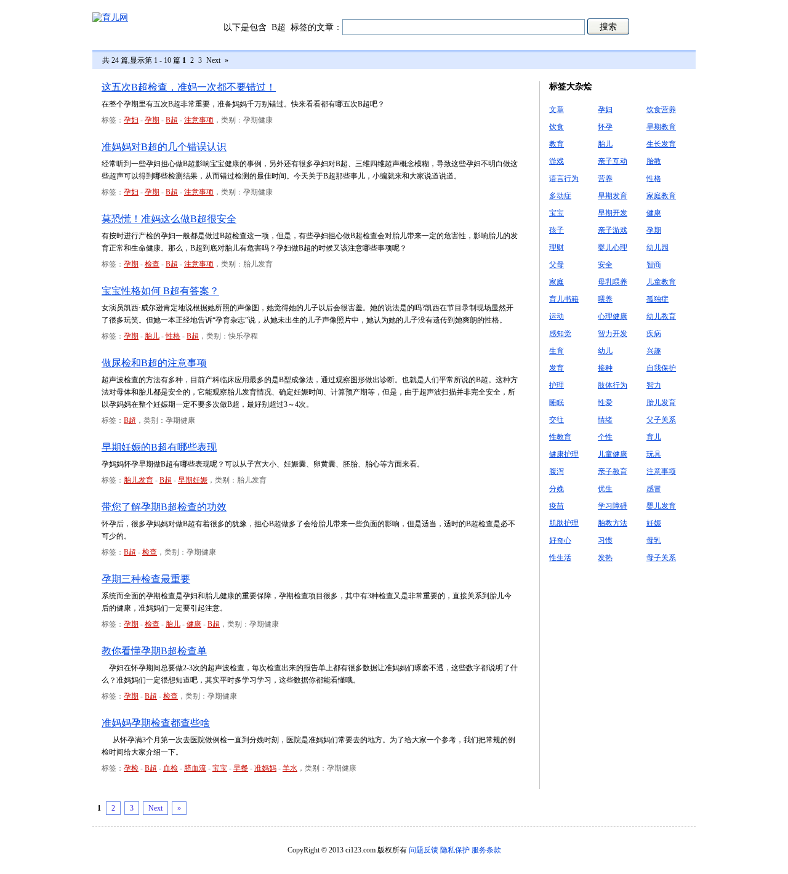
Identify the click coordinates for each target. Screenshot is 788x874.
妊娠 (653, 523)
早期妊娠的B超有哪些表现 (159, 447)
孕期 (152, 120)
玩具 (653, 454)
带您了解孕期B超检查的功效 (164, 507)
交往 (556, 419)
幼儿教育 (661, 316)
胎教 (653, 161)
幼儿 (605, 351)
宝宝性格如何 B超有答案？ (160, 291)
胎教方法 (612, 523)
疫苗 (556, 506)
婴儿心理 (612, 247)
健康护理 (564, 454)
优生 (605, 488)
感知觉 (560, 333)
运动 (556, 316)
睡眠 (556, 402)
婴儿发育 (661, 506)
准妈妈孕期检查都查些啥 (156, 723)
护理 (556, 385)
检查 (152, 264)
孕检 (131, 768)
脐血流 (195, 768)
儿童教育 (661, 282)
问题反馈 (423, 850)
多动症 (560, 195)
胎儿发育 (138, 480)
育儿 (653, 437)
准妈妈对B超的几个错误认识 (164, 147)
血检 (170, 768)
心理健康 (612, 316)
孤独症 (657, 299)
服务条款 (486, 850)
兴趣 (653, 351)
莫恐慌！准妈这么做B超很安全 (169, 219)
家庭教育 (661, 195)
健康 (194, 624)
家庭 (556, 282)
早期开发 (612, 213)
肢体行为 (612, 385)
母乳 (653, 540)
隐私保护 (455, 850)
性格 (173, 336)
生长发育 (661, 144)
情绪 (605, 419)
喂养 (605, 299)
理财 (556, 247)
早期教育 (661, 126)
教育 (556, 144)
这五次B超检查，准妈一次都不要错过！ (189, 87)
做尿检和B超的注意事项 (154, 363)
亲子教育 (612, 471)
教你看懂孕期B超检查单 (154, 651)
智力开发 (612, 333)
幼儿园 (657, 247)
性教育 (560, 437)
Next (213, 60)
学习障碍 (612, 506)
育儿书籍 (564, 299)
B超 (172, 120)
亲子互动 (612, 161)
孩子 (556, 230)
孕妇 (131, 120)
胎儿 (152, 336)
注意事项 (199, 120)
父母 (556, 264)
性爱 (605, 402)
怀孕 (605, 126)
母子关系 (661, 557)
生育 (556, 351)
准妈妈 (265, 768)
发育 (556, 368)
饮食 (556, 126)
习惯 (605, 540)
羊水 (290, 768)
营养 (605, 178)
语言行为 (564, 178)
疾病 (653, 333)
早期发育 (612, 195)
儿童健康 (612, 454)
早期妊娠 (192, 480)
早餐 (240, 768)
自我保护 (661, 368)
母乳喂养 (612, 282)
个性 (605, 437)
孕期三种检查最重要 (146, 579)
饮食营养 (661, 109)
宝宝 (219, 768)
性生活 (560, 557)
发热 (605, 557)
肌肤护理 (564, 523)
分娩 (556, 488)
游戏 (556, 161)
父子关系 (661, 419)
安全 (605, 264)
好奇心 (560, 540)
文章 (556, 109)
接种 (605, 368)
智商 (653, 264)
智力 (653, 385)
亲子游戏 (612, 230)
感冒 (653, 488)
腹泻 (556, 471)
